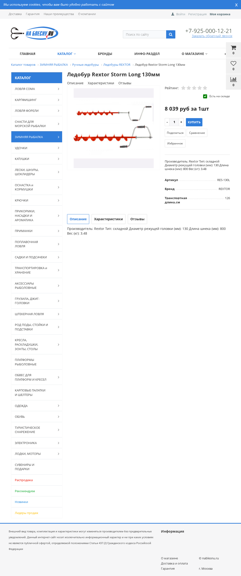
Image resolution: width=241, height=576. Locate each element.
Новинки (21, 502)
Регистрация (197, 14)
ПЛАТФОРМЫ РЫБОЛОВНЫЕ (25, 362)
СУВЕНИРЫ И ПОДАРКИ (24, 467)
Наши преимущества (59, 14)
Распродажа (24, 480)
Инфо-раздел (147, 53)
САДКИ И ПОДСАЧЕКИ (31, 257)
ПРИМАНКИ (23, 231)
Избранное (175, 143)
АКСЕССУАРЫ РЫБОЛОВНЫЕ (25, 285)
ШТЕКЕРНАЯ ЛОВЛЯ (29, 314)
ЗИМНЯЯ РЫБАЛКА (29, 137)
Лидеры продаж (26, 513)
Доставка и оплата (174, 563)
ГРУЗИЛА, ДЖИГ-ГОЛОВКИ (27, 301)
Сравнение (197, 133)
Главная (27, 53)
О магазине (193, 53)
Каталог (64, 53)
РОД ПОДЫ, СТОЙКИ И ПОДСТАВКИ (31, 327)
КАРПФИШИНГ (26, 100)
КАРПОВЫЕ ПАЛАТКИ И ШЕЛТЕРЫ (30, 392)
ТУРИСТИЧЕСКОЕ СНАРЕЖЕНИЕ (27, 429)
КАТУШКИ (22, 159)
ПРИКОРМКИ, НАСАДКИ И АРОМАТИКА (25, 215)
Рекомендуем (25, 491)
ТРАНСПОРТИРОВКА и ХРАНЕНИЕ (31, 270)
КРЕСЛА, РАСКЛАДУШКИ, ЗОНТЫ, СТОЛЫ (26, 344)
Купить (194, 122)
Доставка (15, 14)
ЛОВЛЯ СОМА (25, 89)
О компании (87, 14)
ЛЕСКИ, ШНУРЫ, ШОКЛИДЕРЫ (27, 172)
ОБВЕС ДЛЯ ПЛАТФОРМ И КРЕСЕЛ (30, 377)
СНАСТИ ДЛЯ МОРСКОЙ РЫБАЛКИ (30, 124)
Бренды (105, 53)
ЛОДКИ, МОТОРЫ (28, 454)
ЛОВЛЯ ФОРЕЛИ (27, 110)
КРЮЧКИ (21, 200)
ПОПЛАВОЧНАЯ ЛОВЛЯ (26, 244)
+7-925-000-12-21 (208, 31)
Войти (180, 14)
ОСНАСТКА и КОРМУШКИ (24, 187)
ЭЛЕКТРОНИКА (26, 443)
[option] (113, 128)
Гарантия (33, 14)
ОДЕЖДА (21, 406)
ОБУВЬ (20, 416)
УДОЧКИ (21, 148)
